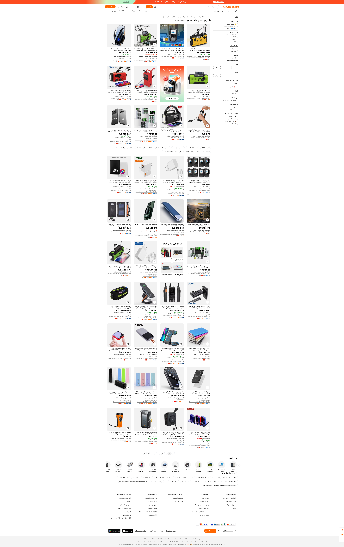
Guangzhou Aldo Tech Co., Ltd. (175, 193)
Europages (198, 539)
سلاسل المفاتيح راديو (122, 477)
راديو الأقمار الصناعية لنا (185, 151)
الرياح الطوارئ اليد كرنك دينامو (201, 477)
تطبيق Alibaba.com (140, 531)
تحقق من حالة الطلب (125, 505)
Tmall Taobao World (163, 539)
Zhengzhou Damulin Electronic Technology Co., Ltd (119, 316)
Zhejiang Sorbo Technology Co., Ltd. (200, 137)
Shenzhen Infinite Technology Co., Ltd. (199, 402)
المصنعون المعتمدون (178, 498)
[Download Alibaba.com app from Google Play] (114, 531)
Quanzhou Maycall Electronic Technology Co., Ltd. (198, 190)
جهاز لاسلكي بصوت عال (213, 481)
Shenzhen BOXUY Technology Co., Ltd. (199, 445)
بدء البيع (129, 501)
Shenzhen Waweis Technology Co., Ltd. (146, 192)
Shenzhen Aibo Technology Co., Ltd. (147, 318)
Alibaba (209, 17)
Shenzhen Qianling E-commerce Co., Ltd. (119, 358)
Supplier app (170, 531)
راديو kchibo (147, 477)
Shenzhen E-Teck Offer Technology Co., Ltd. (119, 141)
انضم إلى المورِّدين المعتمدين (123, 508)
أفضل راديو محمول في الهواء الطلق (163, 477)
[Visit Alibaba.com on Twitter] (123, 518)
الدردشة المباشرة (152, 501)
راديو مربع (216, 477)
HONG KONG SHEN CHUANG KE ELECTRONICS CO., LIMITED (198, 316)
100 (148, 453)
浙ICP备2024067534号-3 (218, 544)
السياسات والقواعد (204, 515)
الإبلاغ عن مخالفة (152, 515)
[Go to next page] (144, 453)
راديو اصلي (173, 481)
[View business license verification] (188, 544)
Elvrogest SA (180, 399)
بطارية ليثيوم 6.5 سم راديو (197, 481)
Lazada (172, 539)
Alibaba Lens (229, 531)
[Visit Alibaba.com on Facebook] (130, 518)
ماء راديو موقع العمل (177, 147)
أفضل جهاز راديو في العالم (202, 151)
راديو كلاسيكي (156, 481)
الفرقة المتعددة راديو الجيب (169, 151)
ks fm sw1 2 (147, 147)
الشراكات (128, 511)
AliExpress (146, 539)
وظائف (234, 508)
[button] (155, 7)
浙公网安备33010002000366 (201, 544)
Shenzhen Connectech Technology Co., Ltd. (172, 315)
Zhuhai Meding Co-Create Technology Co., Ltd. (119, 273)
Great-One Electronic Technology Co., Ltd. (145, 99)
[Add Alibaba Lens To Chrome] (210, 531)
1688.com (153, 539)
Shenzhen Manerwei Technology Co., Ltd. (198, 98)
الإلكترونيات (201, 17)
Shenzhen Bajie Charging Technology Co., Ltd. (145, 140)
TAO (186, 539)
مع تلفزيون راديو (135, 477)
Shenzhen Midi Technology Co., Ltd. (121, 231)
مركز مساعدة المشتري (151, 498)
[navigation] (225, 235)
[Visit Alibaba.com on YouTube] (115, 518)
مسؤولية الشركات (231, 505)
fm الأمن (137, 147)
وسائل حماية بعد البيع (204, 508)
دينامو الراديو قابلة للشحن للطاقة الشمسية (120, 147)
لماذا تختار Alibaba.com (229, 498)
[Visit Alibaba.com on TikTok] (112, 518)
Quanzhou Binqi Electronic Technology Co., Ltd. (172, 56)
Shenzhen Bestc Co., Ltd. (150, 276)
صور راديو (183, 481)
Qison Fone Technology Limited (122, 402)
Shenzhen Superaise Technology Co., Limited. (145, 60)
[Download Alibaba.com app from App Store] (127, 531)
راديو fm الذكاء (204, 147)
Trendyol (191, 539)
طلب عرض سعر (179, 501)
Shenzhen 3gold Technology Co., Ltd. (200, 231)
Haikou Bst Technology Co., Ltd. (201, 358)
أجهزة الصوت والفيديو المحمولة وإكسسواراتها (183, 17)
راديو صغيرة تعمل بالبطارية (229, 477)
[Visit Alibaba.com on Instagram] (119, 518)
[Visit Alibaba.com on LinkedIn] (126, 518)
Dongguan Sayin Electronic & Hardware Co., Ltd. (198, 57)
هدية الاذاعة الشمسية (191, 147)
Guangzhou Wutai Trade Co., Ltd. (122, 60)
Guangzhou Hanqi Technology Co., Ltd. (146, 358)
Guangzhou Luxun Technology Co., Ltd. (173, 361)
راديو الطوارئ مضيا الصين (229, 481)
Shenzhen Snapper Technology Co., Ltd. (173, 442)
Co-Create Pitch (231, 501)
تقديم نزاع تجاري (153, 505)
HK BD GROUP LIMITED (177, 137)
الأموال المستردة (152, 508)
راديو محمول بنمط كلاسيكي (161, 147)
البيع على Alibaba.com (125, 498)
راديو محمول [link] (166, 17)
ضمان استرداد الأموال (203, 501)
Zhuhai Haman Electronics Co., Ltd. (121, 98)
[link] (341, 530)
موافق (217, 67)
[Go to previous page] (173, 453)
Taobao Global (179, 539)
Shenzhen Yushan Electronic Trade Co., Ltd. (145, 235)
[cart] (132, 7)
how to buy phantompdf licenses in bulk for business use (133, 481)
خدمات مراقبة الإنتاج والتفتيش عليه (200, 511)
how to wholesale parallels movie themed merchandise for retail (219, 485)
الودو (165, 481)
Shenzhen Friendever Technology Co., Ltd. (172, 234)
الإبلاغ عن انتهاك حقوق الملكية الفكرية (147, 511)
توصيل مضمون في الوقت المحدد (201, 505)
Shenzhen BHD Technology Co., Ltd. (121, 190)
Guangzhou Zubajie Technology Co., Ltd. (199, 273)
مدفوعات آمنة (205, 498)
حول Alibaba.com (231, 494)
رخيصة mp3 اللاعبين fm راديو (183, 477)
